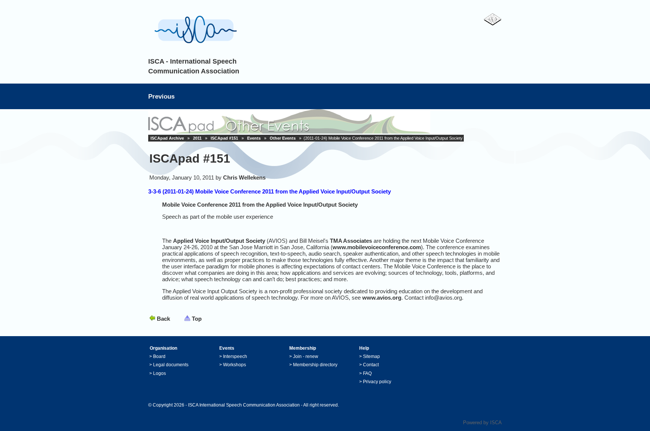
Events (254, 138)
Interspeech (235, 356)
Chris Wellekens (244, 177)
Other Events (283, 138)
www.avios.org (381, 297)
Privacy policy (377, 381)
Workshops (234, 364)
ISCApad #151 (224, 138)
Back (163, 318)
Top (197, 318)
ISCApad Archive (167, 138)
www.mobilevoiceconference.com (377, 247)
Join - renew (305, 356)
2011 (197, 138)
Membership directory (315, 364)
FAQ (367, 373)
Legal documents (170, 364)
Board (159, 356)
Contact (371, 364)
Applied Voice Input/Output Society (219, 241)
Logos (159, 373)
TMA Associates (351, 241)
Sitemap (371, 356)
